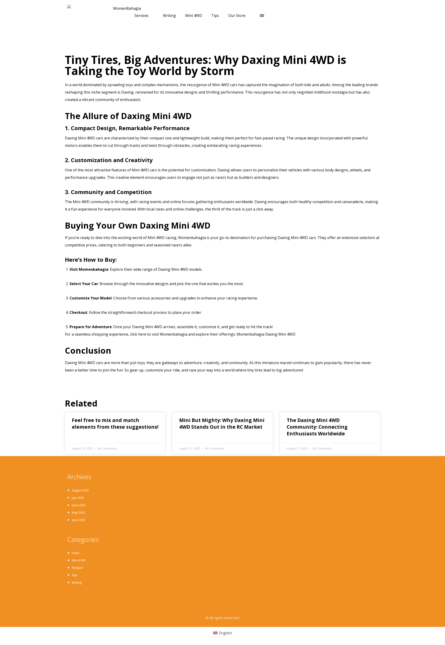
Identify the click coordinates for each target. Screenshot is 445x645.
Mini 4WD (193, 15)
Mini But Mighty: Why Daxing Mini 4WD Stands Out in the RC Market (221, 423)
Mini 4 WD (79, 560)
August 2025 (80, 490)
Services (141, 15)
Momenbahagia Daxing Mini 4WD (266, 334)
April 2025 (78, 520)
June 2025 (78, 505)
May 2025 (78, 512)
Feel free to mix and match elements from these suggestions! (115, 423)
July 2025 (78, 498)
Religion (77, 568)
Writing (169, 15)
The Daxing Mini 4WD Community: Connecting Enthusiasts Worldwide (317, 427)
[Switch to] (262, 15)
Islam (75, 553)
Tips (215, 15)
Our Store (236, 15)
